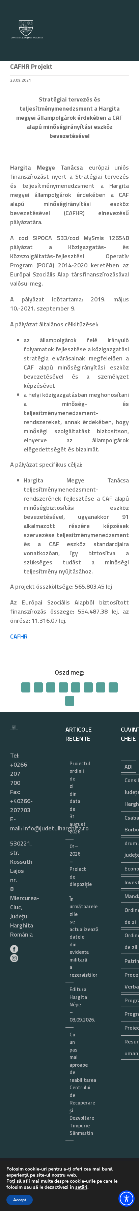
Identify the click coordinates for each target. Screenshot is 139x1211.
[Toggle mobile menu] (126, 40)
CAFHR (19, 636)
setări (81, 1187)
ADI (128, 767)
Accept (19, 1200)
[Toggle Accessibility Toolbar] (126, 1198)
